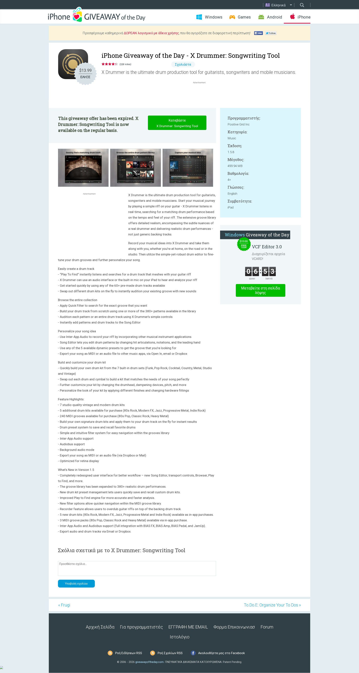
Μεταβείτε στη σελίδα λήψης (260, 290)
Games (244, 17)
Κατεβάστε (177, 123)
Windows (213, 17)
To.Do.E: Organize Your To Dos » (272, 605)
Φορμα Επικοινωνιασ (234, 627)
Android (274, 17)
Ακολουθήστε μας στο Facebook (221, 653)
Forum (267, 627)
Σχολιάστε (183, 64)
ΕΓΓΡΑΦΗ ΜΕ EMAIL (188, 627)
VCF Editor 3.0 (267, 247)
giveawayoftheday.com (149, 662)
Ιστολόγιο (179, 637)
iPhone (303, 17)
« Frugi (64, 605)
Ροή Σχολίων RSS (170, 653)
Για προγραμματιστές (141, 627)
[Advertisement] (201, 93)
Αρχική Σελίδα (100, 627)
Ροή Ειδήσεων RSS (128, 653)
